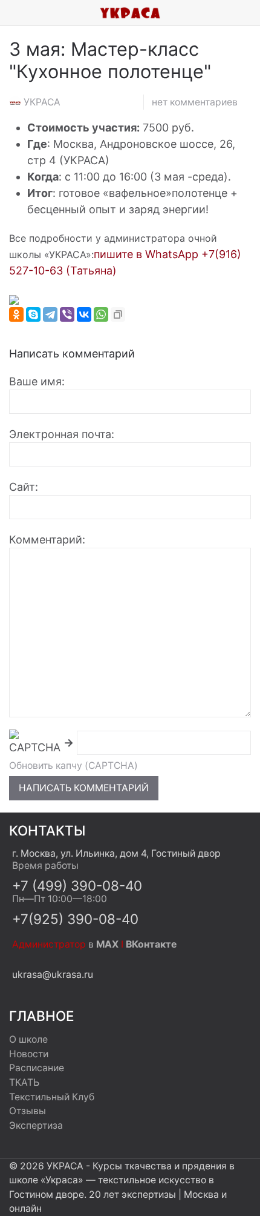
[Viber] (67, 314)
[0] (251, 12)
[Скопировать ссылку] (118, 314)
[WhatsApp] (101, 314)
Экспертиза (36, 1125)
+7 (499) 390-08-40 (77, 885)
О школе (28, 1039)
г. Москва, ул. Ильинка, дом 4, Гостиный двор (116, 853)
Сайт (22, 486)
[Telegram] (50, 314)
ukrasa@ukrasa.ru (52, 974)
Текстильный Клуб (51, 1097)
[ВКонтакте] (84, 314)
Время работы (45, 865)
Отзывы (27, 1111)
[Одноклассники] (16, 314)
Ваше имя (35, 381)
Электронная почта (60, 434)
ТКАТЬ (24, 1082)
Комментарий (45, 539)
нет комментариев (195, 102)
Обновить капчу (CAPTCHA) (73, 765)
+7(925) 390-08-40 (75, 919)
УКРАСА (42, 102)
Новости (28, 1054)
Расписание (36, 1068)
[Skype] (33, 314)
